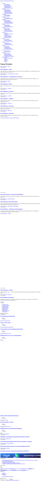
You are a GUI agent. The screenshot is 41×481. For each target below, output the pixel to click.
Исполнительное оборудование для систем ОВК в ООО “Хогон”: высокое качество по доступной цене (20, 460)
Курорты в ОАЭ (7, 50)
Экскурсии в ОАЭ (7, 51)
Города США (6, 42)
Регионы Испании (7, 11)
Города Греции (6, 24)
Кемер (30, 468)
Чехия (3, 38)
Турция (3, 27)
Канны (27, 468)
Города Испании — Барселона (7, 105)
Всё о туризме (4, 57)
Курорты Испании (7, 10)
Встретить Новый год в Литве (6, 422)
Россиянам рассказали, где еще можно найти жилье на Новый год (14, 450)
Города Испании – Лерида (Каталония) (8, 201)
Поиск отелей (4, 309)
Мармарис (3, 470)
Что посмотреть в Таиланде (9, 56)
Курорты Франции (7, 21)
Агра (5, 468)
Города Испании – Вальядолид (7, 297)
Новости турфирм (7, 35)
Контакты (4, 473)
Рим (17, 470)
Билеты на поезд (5, 306)
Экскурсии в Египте (7, 37)
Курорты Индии (7, 47)
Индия (3, 45)
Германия (4, 14)
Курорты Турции (7, 29)
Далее (3, 301)
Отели (5, 58)
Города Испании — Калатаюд (6, 91)
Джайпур (14, 468)
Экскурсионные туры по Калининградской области (11, 329)
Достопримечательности (8, 7)
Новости (5, 60)
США (3, 41)
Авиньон (2, 468)
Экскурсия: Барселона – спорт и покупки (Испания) (11, 194)
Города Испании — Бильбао (6, 290)
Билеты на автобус (5, 307)
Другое (5, 61)
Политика (6, 34)
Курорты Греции (7, 25)
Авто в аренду (4, 311)
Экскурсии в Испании (8, 12)
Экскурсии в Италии (8, 6)
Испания (3, 8)
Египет (17, 468)
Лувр (33, 468)
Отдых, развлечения (7, 36)
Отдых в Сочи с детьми (5, 322)
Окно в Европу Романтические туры (12, 480)
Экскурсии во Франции (8, 22)
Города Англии (7, 17)
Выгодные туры (5, 304)
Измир (23, 468)
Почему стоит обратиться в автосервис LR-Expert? (11, 462)
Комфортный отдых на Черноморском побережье (11, 428)
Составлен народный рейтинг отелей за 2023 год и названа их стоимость (16, 441)
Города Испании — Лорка (6, 69)
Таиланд (3, 52)
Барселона (8, 468)
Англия (3, 16)
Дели (11, 468)
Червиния (27, 470)
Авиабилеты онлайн (5, 305)
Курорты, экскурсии (7, 40)
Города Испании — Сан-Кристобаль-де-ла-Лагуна (11, 76)
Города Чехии (6, 39)
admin (3, 318)
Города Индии (6, 46)
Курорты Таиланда (7, 54)
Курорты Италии (7, 5)
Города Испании (7, 9)
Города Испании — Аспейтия (6, 98)
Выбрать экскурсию (5, 310)
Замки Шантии (20, 468)
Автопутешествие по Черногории (7, 316)
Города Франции (7, 20)
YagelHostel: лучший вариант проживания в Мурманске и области (14, 436)
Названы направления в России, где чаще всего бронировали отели (15, 446)
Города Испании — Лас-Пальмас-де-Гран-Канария (11, 209)
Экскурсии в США (7, 43)
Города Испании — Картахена (7, 113)
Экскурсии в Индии (7, 48)
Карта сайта (4, 474)
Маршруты (6, 59)
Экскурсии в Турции (8, 30)
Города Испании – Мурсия (6, 83)
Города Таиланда (7, 53)
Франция (4, 19)
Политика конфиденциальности (7, 476)
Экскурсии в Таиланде (8, 55)
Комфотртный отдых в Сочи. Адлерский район (10, 335)
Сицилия (19, 470)
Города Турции (7, 28)
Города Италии (7, 4)
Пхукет (14, 470)
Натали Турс (9, 470)
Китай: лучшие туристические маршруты (9, 415)
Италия (3, 3)
